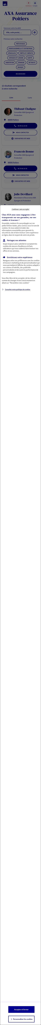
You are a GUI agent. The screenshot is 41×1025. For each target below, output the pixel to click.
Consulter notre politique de (17, 289)
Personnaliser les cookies (22, 1019)
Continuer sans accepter (20, 209)
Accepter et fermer (21, 1009)
